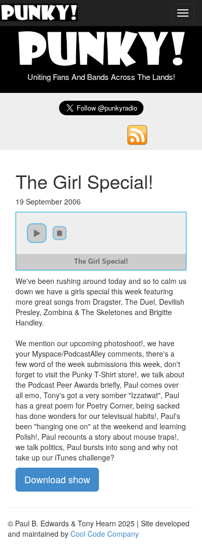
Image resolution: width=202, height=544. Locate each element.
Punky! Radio (39, 13)
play (36, 233)
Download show (57, 479)
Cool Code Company (104, 533)
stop (59, 233)
